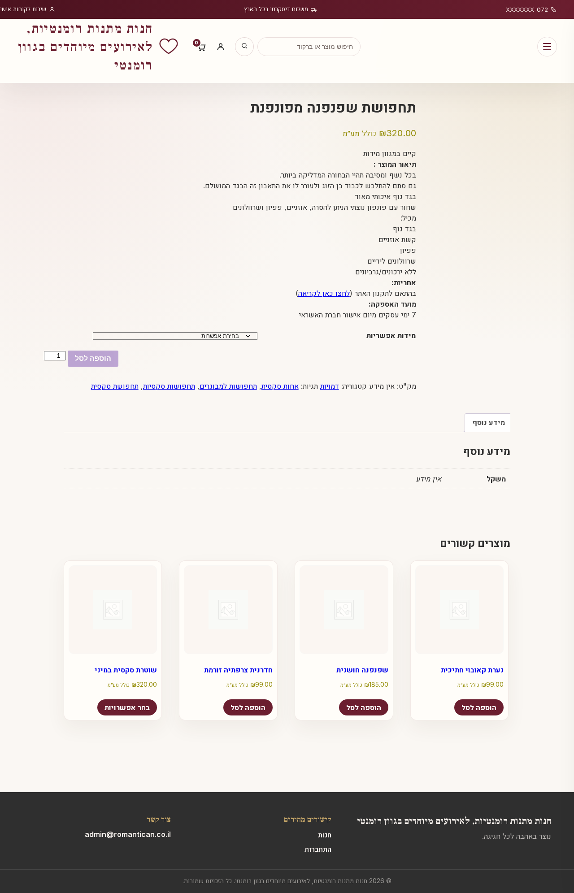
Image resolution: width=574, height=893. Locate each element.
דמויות (329, 385)
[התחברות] (220, 46)
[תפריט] (547, 46)
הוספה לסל (93, 358)
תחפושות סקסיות (169, 385)
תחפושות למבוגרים (228, 385)
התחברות (317, 849)
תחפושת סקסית (115, 385)
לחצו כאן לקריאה (324, 293)
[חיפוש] (244, 46)
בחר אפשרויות (127, 707)
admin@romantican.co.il (128, 834)
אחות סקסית (280, 385)
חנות (324, 834)
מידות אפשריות (391, 335)
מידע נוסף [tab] (488, 422)
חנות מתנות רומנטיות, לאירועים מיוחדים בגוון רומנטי (454, 820)
